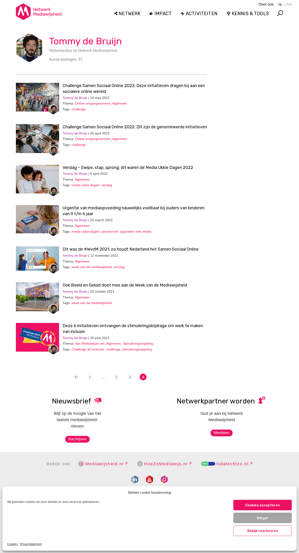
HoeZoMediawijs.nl (166, 464)
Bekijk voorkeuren (262, 531)
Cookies (12, 544)
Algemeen (119, 103)
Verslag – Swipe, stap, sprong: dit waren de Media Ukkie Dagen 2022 (128, 167)
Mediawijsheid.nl (104, 464)
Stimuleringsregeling (138, 343)
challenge (78, 109)
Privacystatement (31, 544)
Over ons (266, 4)
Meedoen (221, 433)
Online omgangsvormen (92, 103)
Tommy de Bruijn (85, 41)
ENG (289, 4)
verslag (106, 185)
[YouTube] (149, 479)
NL (280, 4)
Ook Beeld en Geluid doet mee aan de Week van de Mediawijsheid (125, 285)
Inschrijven (77, 439)
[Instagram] (164, 479)
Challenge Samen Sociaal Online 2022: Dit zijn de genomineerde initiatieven (135, 127)
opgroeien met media (135, 231)
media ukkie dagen (85, 185)
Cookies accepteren (262, 505)
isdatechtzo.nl (232, 464)
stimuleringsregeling (137, 349)
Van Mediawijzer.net (89, 343)
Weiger (263, 518)
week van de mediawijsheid (91, 267)
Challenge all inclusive (87, 349)
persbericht (109, 231)
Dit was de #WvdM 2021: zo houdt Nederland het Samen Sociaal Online (131, 249)
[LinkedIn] (135, 479)
